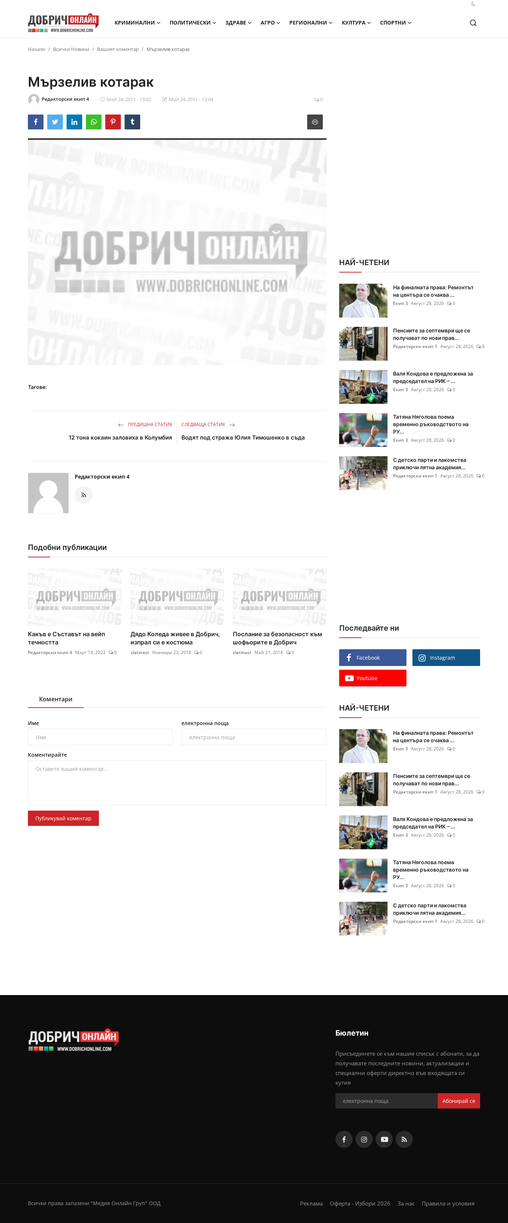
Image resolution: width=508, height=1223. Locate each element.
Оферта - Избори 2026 (360, 1203)
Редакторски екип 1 (415, 346)
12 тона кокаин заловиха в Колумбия (120, 437)
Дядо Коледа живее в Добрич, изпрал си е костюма (175, 638)
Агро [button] (268, 22)
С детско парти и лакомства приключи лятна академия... (429, 463)
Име (33, 723)
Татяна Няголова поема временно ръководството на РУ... (431, 424)
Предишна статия (149, 424)
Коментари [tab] (56, 699)
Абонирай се (459, 1100)
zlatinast (140, 652)
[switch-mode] (473, 3)
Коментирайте (47, 754)
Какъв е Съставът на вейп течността (66, 638)
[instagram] (364, 1139)
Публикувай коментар (63, 818)
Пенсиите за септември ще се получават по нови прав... (431, 334)
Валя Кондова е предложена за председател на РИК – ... (433, 377)
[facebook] (344, 1139)
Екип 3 (400, 303)
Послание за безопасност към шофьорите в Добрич (277, 638)
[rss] (404, 1139)
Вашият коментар (118, 49)
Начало (36, 49)
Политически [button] (190, 22)
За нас (406, 1203)
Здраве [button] (235, 22)
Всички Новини (71, 49)
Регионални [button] (308, 22)
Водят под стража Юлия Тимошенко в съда (243, 437)
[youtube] (384, 1139)
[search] (473, 23)
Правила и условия (448, 1203)
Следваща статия (203, 424)
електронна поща (205, 723)
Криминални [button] (135, 22)
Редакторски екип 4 (102, 476)
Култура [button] (354, 22)
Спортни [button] (393, 22)
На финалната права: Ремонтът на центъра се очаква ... (433, 291)
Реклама (311, 1203)
